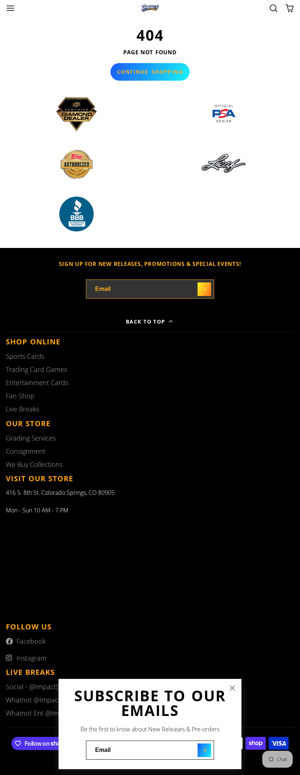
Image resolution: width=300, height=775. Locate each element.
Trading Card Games (36, 369)
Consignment (25, 451)
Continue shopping (150, 71)
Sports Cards (25, 356)
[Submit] (204, 750)
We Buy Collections (34, 464)
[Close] (232, 688)
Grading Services (31, 438)
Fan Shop (20, 395)
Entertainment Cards (37, 382)
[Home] (150, 8)
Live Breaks (22, 409)
